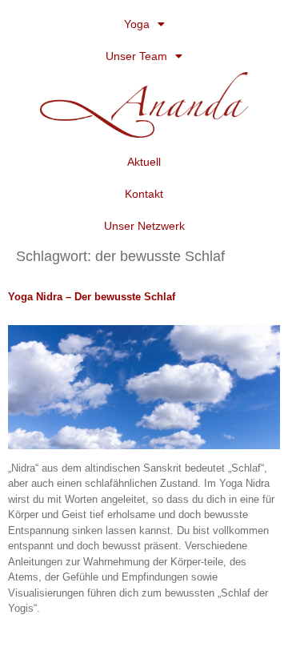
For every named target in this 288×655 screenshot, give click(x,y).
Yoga (137, 24)
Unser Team (136, 56)
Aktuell (144, 161)
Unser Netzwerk (144, 225)
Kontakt (144, 193)
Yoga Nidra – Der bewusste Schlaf (91, 297)
